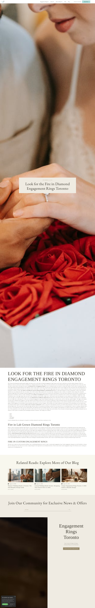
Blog (69, 1)
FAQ (65, 1)
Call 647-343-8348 (77, 1)
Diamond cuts (82, 408)
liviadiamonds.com (18, 447)
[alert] (8, 601)
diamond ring (62, 400)
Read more (8, 602)
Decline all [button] (11, 604)
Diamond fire (82, 387)
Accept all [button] (5, 604)
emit (60, 391)
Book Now (86, 1)
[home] (3, 2)
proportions (70, 404)
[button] (44, 1)
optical (49, 427)
